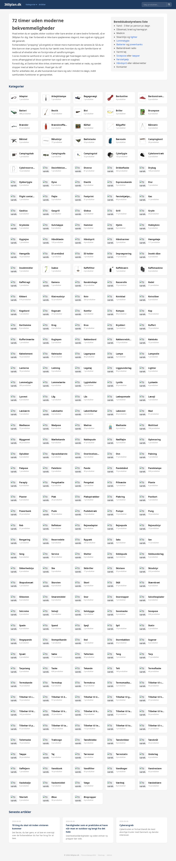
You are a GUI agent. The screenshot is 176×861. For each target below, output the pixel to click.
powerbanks (136, 44)
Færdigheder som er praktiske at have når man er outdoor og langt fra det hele (87, 828)
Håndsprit (121, 63)
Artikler (42, 4)
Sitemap (101, 855)
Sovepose (121, 55)
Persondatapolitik (88, 855)
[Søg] (169, 4)
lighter (133, 37)
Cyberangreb (126, 825)
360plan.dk (12, 4)
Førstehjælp (122, 59)
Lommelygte (122, 40)
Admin (109, 855)
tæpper (136, 55)
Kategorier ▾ (31, 4)
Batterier (121, 44)
